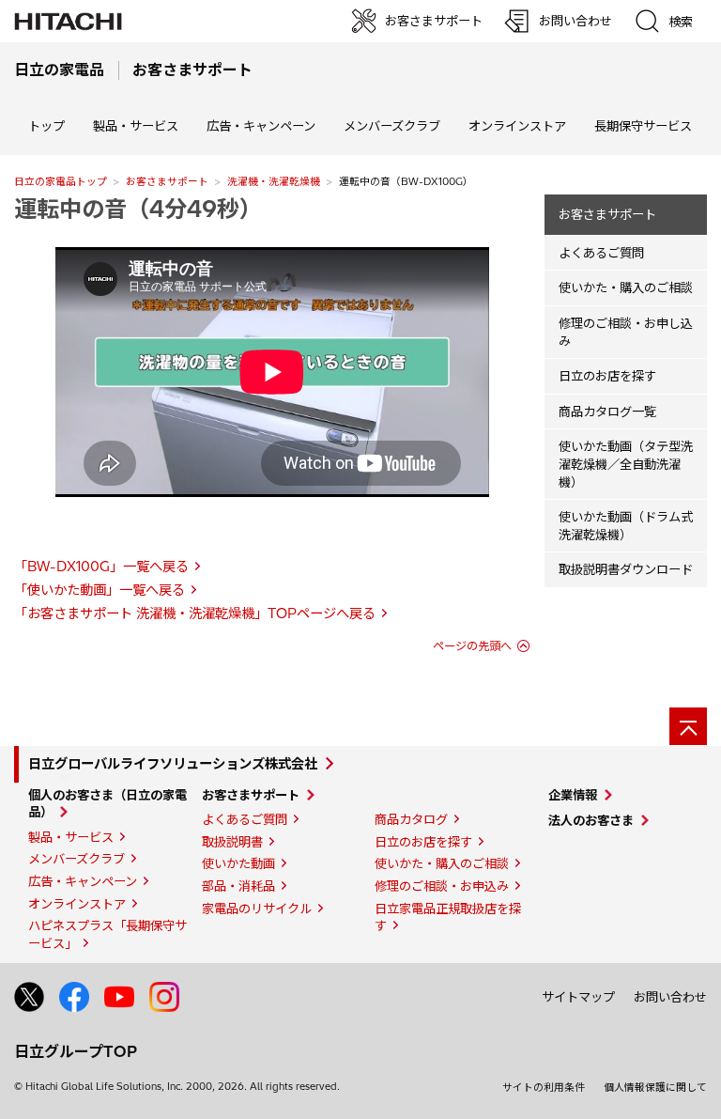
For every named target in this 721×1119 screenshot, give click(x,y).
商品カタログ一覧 (607, 411)
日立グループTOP (75, 1051)
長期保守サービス (643, 125)
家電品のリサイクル (257, 908)
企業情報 (572, 794)
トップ (46, 125)
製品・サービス (71, 837)
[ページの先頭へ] (688, 726)
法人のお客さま (591, 820)
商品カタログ (411, 819)
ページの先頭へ (472, 646)
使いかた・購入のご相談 (626, 287)
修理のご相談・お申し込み (626, 332)
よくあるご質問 (601, 252)
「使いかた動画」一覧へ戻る (99, 590)
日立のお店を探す (607, 375)
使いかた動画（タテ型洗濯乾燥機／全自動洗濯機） (626, 464)
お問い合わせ (670, 996)
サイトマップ (578, 996)
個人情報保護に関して (655, 1087)
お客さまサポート (167, 181)
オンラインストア (517, 125)
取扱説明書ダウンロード (626, 569)
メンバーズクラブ (392, 125)
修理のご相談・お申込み (442, 886)
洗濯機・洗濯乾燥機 (273, 181)
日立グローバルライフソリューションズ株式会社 (172, 763)
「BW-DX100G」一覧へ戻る (101, 566)
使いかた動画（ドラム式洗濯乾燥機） (626, 525)
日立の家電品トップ (60, 181)
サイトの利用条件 (543, 1087)
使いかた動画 (238, 863)
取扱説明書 (232, 841)
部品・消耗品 (238, 886)
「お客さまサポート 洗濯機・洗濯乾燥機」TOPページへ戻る (195, 613)
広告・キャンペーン (82, 881)
